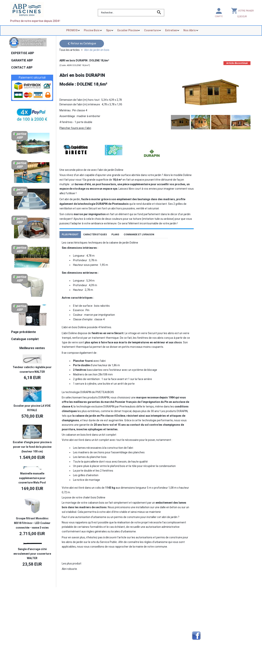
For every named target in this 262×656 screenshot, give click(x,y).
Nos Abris (189, 30)
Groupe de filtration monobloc (150, 628)
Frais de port (19, 610)
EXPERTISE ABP (22, 53)
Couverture (151, 30)
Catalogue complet (25, 339)
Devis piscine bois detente (88, 619)
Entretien (171, 30)
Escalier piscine (141, 615)
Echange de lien (201, 601)
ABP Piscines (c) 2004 (29, 595)
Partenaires (199, 605)
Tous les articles (69, 49)
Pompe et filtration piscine (88, 635)
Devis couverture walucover (89, 605)
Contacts (18, 605)
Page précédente (23, 332)
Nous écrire (22, 601)
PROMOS (71, 30)
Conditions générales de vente (30, 615)
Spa (108, 30)
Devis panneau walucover (87, 615)
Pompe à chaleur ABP (145, 635)
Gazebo (77, 624)
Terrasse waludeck (144, 624)
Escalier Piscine (127, 30)
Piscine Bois (92, 30)
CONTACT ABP (22, 67)
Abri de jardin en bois (96, 49)
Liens (195, 610)
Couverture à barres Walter (148, 619)
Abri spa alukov (141, 601)
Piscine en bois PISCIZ (145, 605)
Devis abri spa (80, 610)
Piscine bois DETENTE (145, 610)
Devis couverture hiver (86, 601)
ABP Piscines (200, 619)
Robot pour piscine (83, 628)
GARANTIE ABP (22, 60)
